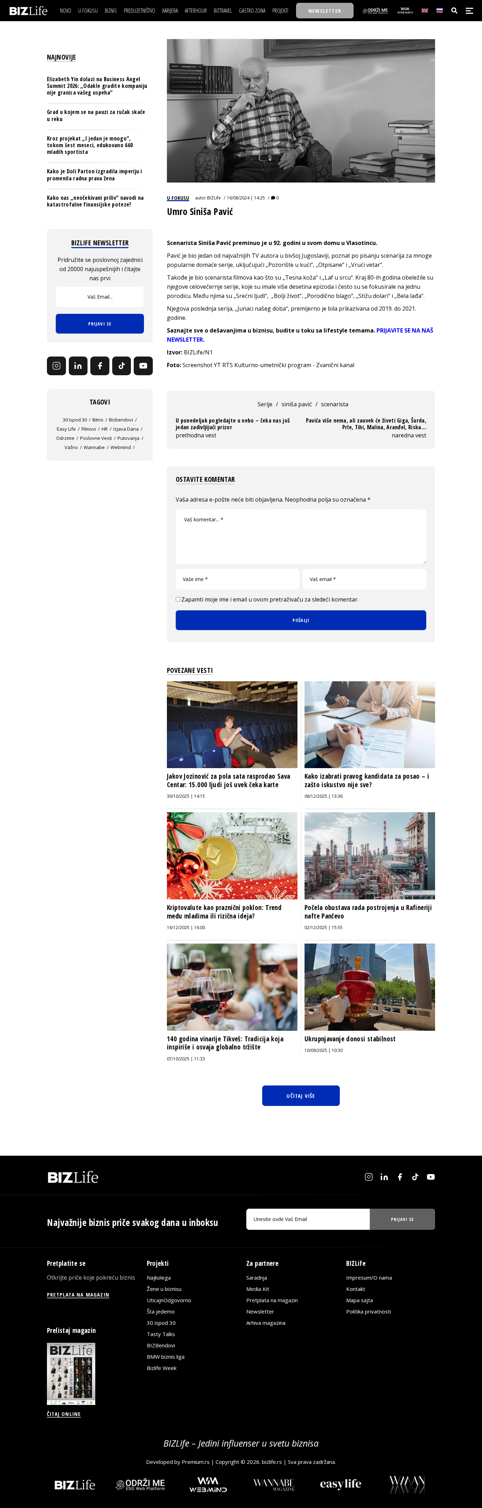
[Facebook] (99, 366)
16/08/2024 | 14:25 (246, 198)
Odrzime (65, 438)
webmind (120, 447)
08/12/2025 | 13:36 (324, 796)
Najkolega (159, 1277)
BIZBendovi (161, 1345)
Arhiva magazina (265, 1322)
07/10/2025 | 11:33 (186, 1059)
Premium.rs (196, 1461)
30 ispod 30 (75, 420)
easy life (66, 429)
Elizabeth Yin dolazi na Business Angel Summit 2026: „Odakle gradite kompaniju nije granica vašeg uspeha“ (97, 85)
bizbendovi (121, 420)
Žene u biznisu (164, 1288)
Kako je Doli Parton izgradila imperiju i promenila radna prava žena (94, 174)
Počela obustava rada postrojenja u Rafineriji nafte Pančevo (368, 912)
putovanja (128, 438)
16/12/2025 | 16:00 (186, 927)
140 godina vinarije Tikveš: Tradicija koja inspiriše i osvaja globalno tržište (225, 1043)
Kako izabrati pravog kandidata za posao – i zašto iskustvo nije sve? (367, 780)
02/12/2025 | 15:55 (324, 927)
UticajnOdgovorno (169, 1300)
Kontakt (355, 1288)
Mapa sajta (359, 1300)
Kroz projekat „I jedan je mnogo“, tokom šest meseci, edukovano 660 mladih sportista (90, 145)
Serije (265, 404)
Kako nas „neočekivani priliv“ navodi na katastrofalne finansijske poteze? (95, 201)
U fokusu (178, 197)
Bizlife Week (161, 1367)
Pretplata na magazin (272, 1300)
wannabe (94, 447)
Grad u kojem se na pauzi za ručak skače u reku (96, 115)
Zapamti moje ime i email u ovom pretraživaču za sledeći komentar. (270, 599)
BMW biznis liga (166, 1356)
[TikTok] (121, 366)
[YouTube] (143, 366)
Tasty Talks (161, 1334)
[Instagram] (56, 366)
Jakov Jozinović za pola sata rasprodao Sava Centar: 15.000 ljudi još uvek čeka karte (228, 780)
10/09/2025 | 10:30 (324, 1050)
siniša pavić (297, 404)
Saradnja (256, 1277)
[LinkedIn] (78, 366)
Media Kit (257, 1288)
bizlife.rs (272, 1461)
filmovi (89, 429)
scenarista (334, 404)
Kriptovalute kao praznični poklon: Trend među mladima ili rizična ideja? (224, 912)
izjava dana (126, 429)
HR (105, 429)
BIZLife (214, 198)
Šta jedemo (161, 1311)
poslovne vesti (96, 438)
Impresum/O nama (369, 1277)
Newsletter (260, 1311)
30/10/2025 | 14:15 (186, 796)
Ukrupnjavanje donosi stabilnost (350, 1038)
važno (71, 447)
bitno (97, 420)
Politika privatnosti (368, 1311)
